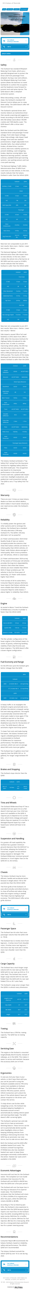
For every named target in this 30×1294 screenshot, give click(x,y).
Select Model (9, 9)
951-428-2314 (21, 1279)
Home (4, 9)
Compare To (16, 9)
